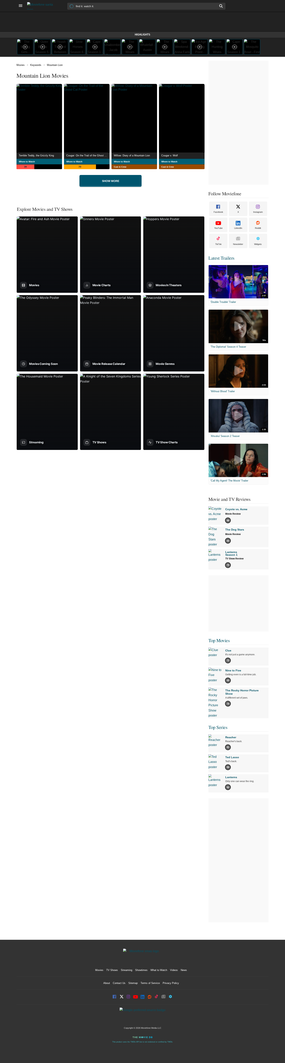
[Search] (221, 6)
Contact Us (119, 983)
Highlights (142, 34)
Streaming (126, 970)
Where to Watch (27, 161)
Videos (174, 970)
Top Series (217, 727)
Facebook (218, 212)
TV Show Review (234, 558)
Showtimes (141, 970)
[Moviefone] (41, 6)
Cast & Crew (120, 167)
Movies (20, 65)
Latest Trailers (221, 258)
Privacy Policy (171, 983)
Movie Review (233, 514)
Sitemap (133, 983)
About (106, 983)
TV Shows (112, 970)
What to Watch (158, 970)
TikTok (218, 244)
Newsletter (238, 244)
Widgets (258, 244)
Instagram (258, 212)
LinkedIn (238, 228)
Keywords (35, 65)
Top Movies (219, 640)
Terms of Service (150, 983)
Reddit (258, 228)
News (184, 970)
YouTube (218, 228)
